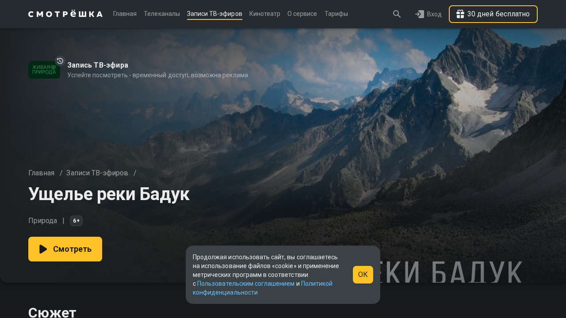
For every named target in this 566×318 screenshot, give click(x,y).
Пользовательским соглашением (245, 283)
